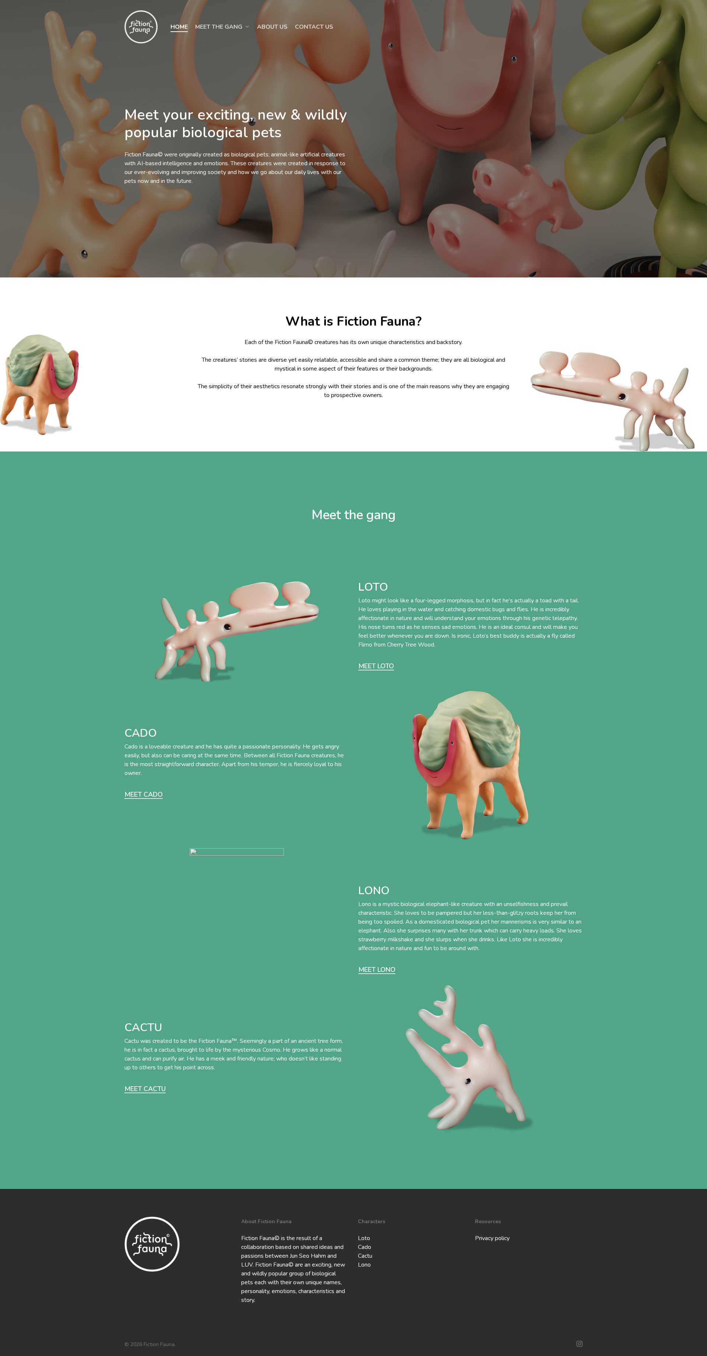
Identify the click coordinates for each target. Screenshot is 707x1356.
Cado (364, 1247)
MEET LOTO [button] (376, 666)
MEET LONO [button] (376, 969)
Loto (364, 1238)
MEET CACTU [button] (145, 1088)
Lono (364, 1265)
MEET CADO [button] (143, 794)
